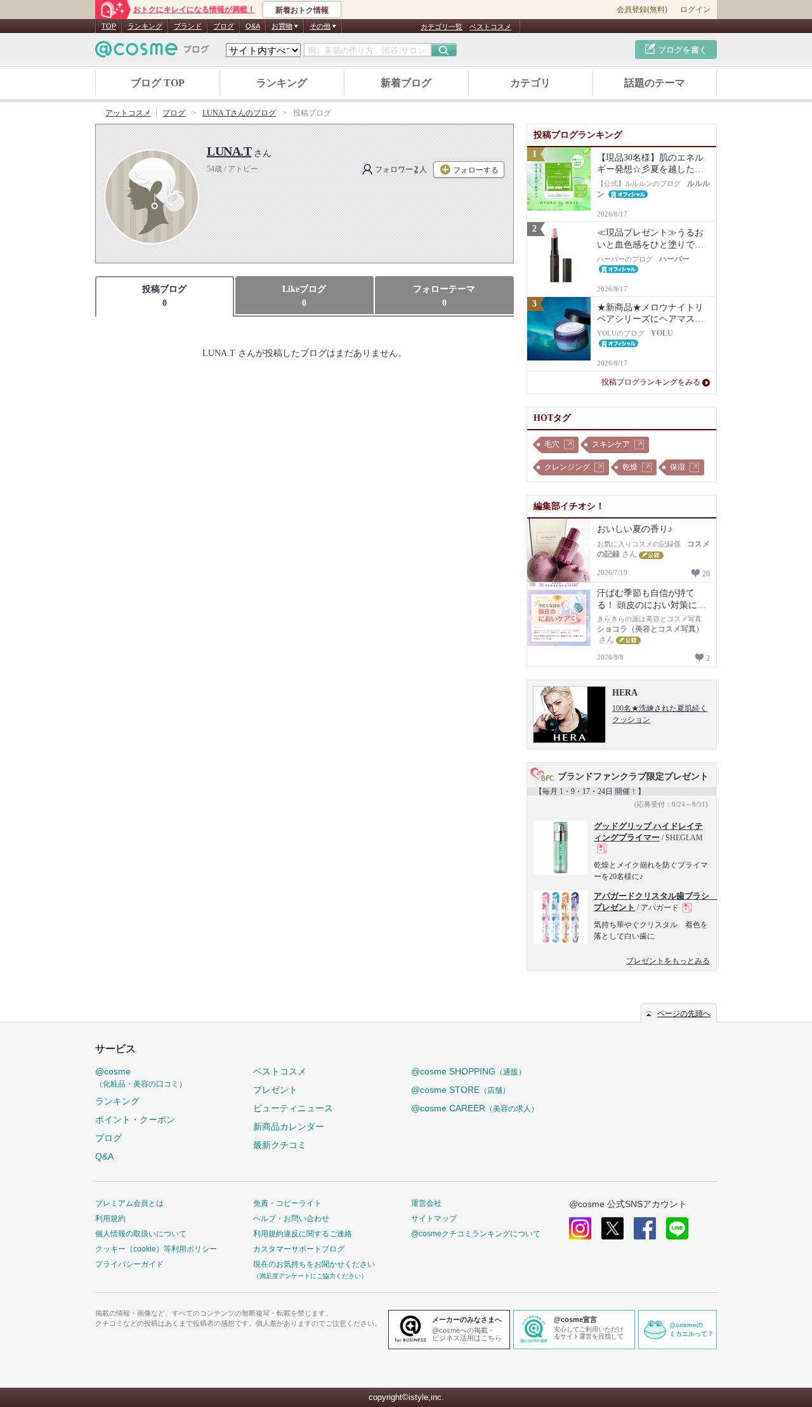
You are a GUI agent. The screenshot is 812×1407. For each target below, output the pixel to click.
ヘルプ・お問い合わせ (291, 1218)
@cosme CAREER (475, 1108)
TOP (109, 26)
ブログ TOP (158, 82)
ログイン (695, 9)
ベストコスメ (490, 26)
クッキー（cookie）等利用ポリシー (156, 1249)
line (677, 1228)
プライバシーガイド (129, 1264)
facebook (645, 1228)
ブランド (188, 26)
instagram (580, 1228)
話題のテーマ (654, 82)
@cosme (141, 1077)
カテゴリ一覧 (441, 26)
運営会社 (426, 1203)
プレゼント (275, 1090)
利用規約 (110, 1218)
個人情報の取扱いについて (141, 1233)
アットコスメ (128, 113)
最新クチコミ (279, 1145)
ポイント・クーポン (135, 1119)
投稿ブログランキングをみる (650, 382)
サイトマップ (434, 1218)
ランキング (145, 26)
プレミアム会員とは (129, 1203)
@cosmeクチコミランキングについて (475, 1233)
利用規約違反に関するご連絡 (302, 1233)
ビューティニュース (293, 1108)
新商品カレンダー (288, 1126)
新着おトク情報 (302, 10)
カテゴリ (530, 82)
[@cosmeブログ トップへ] (152, 49)
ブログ (223, 26)
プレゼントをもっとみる (668, 960)
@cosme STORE (460, 1090)
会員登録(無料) (642, 9)
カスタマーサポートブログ (298, 1249)
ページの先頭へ (683, 1013)
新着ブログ (406, 82)
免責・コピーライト (287, 1203)
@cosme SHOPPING (468, 1071)
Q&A (253, 26)
